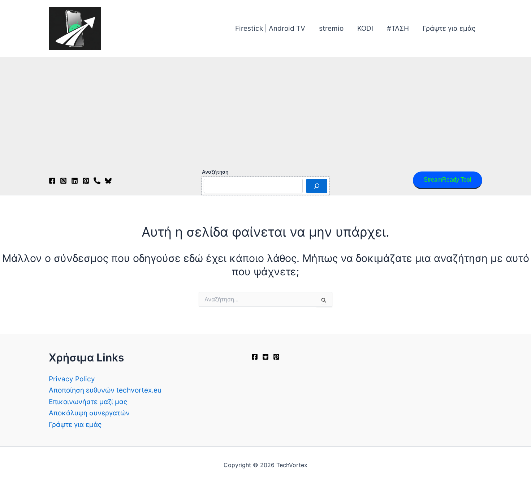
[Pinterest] (85, 180)
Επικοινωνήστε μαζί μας (88, 402)
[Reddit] (265, 356)
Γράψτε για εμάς (449, 28)
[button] (447, 180)
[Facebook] (52, 180)
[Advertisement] (265, 111)
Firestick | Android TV (270, 28)
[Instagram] (63, 180)
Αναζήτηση (215, 172)
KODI (365, 28)
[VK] (97, 180)
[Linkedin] (74, 180)
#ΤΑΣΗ (398, 28)
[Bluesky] (108, 180)
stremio (331, 28)
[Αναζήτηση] (316, 186)
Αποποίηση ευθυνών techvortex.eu (105, 390)
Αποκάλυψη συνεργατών (89, 413)
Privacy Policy (72, 379)
